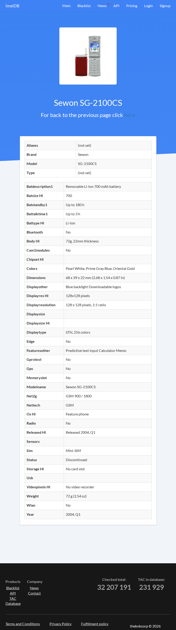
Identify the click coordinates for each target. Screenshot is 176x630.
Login (148, 5)
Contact (34, 593)
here (129, 115)
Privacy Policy (61, 624)
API (116, 5)
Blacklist (84, 5)
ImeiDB (12, 5)
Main (66, 5)
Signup (165, 5)
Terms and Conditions (23, 624)
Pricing (131, 5)
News (102, 5)
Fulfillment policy (94, 624)
